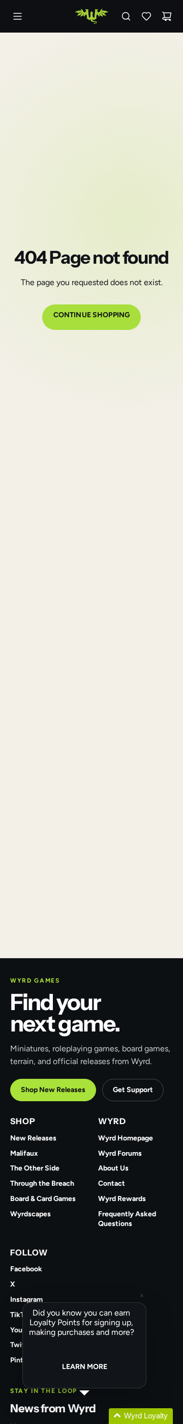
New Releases (33, 1138)
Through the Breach (42, 1183)
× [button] (142, 1295)
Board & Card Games (43, 1198)
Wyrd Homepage (125, 1138)
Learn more (84, 1366)
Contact (111, 1183)
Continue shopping (91, 315)
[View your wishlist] (146, 16)
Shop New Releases (53, 1089)
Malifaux (24, 1153)
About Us (113, 1168)
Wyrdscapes (30, 1214)
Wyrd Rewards (122, 1198)
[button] (96, 1416)
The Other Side (34, 1168)
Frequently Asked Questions (127, 1219)
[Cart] (167, 16)
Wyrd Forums (120, 1153)
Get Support (133, 1089)
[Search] (126, 16)
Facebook (26, 1269)
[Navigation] (17, 16)
